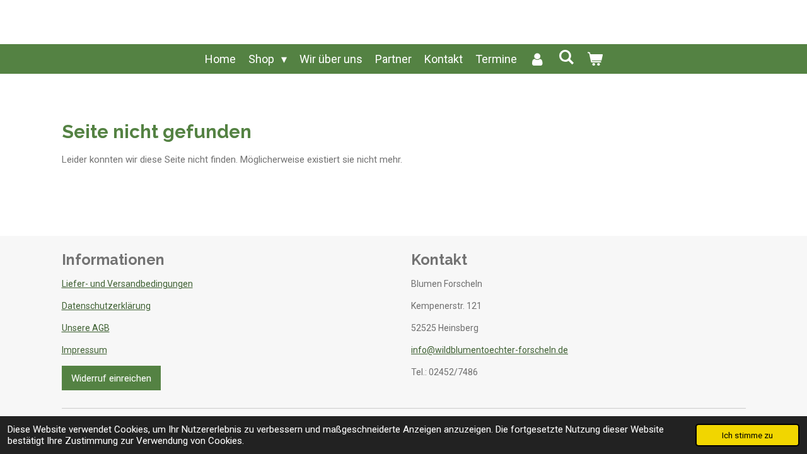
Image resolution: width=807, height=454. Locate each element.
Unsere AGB (86, 328)
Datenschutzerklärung (106, 306)
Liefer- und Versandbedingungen (127, 284)
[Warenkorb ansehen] (594, 59)
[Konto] (537, 59)
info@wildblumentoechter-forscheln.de (489, 350)
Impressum (84, 350)
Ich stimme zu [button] (747, 435)
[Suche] (566, 57)
